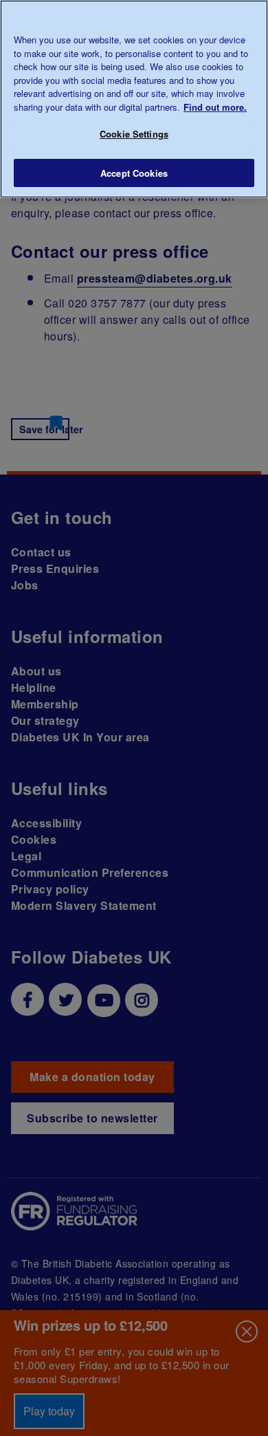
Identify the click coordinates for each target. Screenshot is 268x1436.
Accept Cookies (134, 173)
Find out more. (215, 106)
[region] (134, 99)
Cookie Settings (134, 133)
